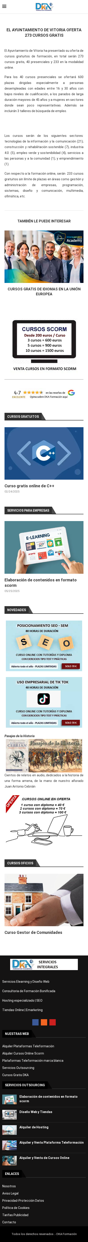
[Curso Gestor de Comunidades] (44, 900)
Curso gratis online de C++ (29, 485)
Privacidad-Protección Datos (23, 1200)
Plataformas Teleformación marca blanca (32, 1060)
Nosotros (9, 1186)
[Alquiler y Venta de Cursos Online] (9, 1160)
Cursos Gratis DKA (15, 1075)
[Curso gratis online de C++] (44, 453)
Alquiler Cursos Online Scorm (23, 1053)
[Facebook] (35, 1022)
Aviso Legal (10, 1193)
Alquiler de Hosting (34, 1127)
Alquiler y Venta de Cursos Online (44, 1158)
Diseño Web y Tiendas (35, 1112)
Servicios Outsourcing (18, 1068)
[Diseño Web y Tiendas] (9, 1115)
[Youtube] (52, 1022)
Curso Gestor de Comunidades (33, 932)
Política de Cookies (16, 1208)
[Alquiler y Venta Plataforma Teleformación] (9, 1145)
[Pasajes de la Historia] (44, 755)
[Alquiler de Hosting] (9, 1130)
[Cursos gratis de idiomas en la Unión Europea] (44, 256)
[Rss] (44, 1022)
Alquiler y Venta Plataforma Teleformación (51, 1142)
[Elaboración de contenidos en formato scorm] (44, 547)
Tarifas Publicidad (15, 1215)
